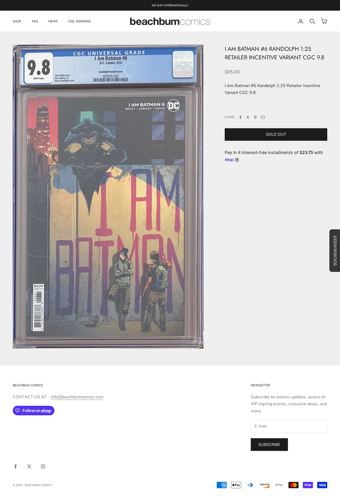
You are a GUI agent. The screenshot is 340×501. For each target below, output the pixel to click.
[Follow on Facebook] (15, 466)
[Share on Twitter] (248, 117)
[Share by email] (263, 117)
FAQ (35, 21)
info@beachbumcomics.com (77, 397)
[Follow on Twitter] (29, 466)
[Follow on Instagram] (43, 466)
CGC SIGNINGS (79, 21)
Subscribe (269, 444)
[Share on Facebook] (240, 117)
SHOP (17, 21)
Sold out (276, 134)
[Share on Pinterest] (255, 117)
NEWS (53, 21)
